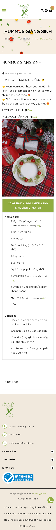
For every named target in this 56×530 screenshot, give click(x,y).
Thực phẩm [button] (8, 459)
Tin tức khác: (10, 382)
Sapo (35, 498)
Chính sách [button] (9, 451)
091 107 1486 (14, 434)
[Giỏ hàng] (51, 10)
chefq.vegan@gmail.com (21, 443)
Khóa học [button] (8, 468)
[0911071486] (50, 500)
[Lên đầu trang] (48, 509)
